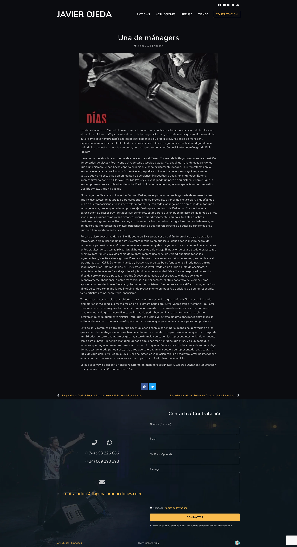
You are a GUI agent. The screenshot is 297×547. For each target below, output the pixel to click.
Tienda (203, 14)
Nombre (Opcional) (160, 424)
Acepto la (170, 508)
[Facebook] (219, 5)
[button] (144, 386)
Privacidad (76, 542)
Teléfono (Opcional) (161, 454)
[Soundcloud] (237, 5)
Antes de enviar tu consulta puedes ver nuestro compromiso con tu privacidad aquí (192, 525)
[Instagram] (228, 5)
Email (153, 439)
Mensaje (154, 469)
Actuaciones (166, 14)
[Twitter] (233, 5)
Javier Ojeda (84, 14)
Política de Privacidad (175, 508)
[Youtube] (224, 5)
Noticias (143, 14)
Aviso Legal (63, 542)
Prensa (186, 14)
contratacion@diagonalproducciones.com (102, 493)
